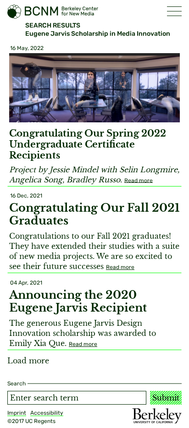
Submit (165, 397)
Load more (28, 360)
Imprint (16, 413)
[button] (174, 11)
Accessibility (46, 413)
